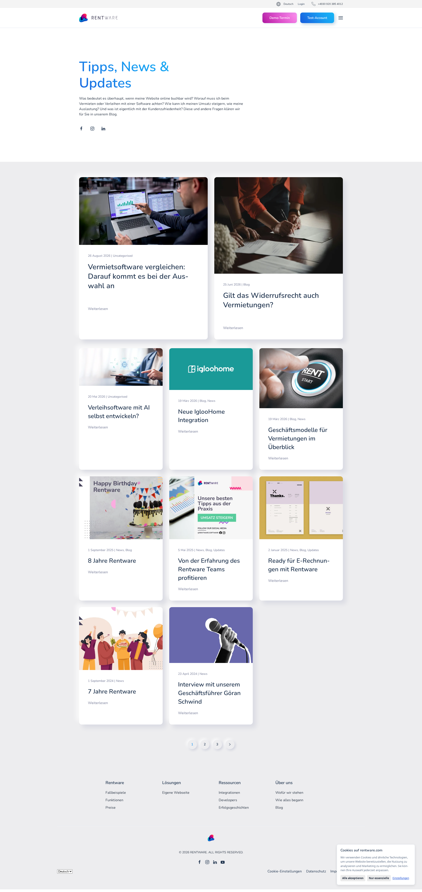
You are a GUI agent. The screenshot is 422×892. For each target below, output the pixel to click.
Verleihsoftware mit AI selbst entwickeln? (119, 411)
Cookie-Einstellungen (284, 871)
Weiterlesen (98, 308)
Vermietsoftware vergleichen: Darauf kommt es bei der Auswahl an (138, 276)
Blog (246, 284)
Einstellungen (401, 878)
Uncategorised (123, 256)
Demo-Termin (279, 18)
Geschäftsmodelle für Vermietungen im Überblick (297, 438)
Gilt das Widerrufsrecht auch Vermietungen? (271, 300)
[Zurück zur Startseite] (98, 18)
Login (301, 4)
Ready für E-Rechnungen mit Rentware (299, 565)
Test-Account (317, 18)
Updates (219, 550)
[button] (340, 18)
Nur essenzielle (379, 878)
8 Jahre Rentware (112, 561)
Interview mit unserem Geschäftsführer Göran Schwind (209, 693)
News (211, 401)
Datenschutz (316, 871)
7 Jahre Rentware (112, 691)
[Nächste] (230, 744)
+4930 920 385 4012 (330, 4)
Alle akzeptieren (353, 878)
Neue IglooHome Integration (201, 416)
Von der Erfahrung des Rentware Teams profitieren (209, 569)
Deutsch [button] (288, 4)
